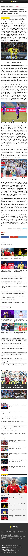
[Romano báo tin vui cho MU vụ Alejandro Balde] (4, 406)
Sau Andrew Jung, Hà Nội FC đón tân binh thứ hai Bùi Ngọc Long (7, 320)
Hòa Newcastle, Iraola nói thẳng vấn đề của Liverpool (13, 291)
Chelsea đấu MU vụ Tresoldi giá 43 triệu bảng (10, 418)
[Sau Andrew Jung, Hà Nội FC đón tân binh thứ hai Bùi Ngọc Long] (7, 314)
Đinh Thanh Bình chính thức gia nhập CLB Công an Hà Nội (14, 340)
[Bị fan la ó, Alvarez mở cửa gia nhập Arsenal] (4, 517)
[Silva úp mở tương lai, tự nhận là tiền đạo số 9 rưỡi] (20, 252)
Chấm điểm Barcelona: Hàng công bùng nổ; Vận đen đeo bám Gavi (18, 460)
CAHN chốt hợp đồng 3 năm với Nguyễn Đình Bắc (20, 333)
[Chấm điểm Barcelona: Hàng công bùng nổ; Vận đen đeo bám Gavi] (4, 461)
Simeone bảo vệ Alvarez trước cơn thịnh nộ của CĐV (7, 271)
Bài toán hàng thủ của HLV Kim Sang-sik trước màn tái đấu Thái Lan (14, 287)
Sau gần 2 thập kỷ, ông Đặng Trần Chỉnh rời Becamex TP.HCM (12, 355)
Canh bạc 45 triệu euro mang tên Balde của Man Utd (17, 467)
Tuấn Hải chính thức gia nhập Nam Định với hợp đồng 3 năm (20, 320)
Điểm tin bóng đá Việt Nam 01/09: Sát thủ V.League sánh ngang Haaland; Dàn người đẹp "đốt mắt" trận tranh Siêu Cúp (14, 11)
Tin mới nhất (4, 475)
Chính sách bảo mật (12, 552)
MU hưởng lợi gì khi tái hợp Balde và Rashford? (11, 281)
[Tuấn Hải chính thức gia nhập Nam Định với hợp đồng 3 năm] (20, 314)
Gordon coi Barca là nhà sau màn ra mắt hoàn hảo (11, 424)
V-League (16, 6)
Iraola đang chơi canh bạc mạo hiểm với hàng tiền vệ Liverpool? (18, 441)
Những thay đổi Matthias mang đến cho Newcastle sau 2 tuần (18, 454)
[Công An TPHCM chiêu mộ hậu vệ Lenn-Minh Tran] (7, 327)
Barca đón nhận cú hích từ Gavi (8, 299)
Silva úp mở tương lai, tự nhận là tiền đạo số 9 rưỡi (19, 257)
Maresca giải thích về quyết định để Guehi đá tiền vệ (12, 293)
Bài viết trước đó (6, 308)
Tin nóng (3, 403)
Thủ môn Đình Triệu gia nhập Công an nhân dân (20, 271)
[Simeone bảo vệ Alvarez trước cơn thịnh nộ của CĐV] (7, 265)
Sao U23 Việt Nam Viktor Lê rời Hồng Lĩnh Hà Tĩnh (12, 338)
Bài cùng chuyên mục (7, 244)
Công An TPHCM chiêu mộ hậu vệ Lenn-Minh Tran (6, 333)
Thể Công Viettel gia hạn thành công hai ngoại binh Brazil (14, 352)
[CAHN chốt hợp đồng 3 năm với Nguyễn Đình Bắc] (20, 327)
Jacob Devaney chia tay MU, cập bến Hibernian (11, 430)
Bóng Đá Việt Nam (9, 6)
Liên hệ (3, 552)
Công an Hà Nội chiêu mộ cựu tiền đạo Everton (11, 358)
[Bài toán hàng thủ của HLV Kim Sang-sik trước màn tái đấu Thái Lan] (4, 449)
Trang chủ (3, 6)
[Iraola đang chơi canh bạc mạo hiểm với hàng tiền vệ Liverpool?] (4, 442)
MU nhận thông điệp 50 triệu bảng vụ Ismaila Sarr (11, 416)
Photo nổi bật (5, 370)
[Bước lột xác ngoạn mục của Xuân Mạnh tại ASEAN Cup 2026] (7, 252)
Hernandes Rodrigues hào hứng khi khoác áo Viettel (12, 346)
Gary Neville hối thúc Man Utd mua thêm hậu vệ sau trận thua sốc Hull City (13, 434)
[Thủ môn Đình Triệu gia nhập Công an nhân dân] (20, 265)
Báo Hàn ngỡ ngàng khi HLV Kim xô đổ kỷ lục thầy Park (13, 302)
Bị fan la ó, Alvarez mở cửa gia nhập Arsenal (11, 276)
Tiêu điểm (3, 439)
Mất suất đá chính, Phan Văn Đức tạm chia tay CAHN (12, 348)
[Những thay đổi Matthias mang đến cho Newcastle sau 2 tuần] (4, 455)
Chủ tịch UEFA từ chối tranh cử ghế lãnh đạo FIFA (12, 278)
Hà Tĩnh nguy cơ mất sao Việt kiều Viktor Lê (11, 343)
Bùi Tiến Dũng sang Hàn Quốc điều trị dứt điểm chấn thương (13, 361)
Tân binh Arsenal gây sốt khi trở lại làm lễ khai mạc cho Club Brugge (14, 412)
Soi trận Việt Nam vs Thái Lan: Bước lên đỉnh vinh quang (13, 283)
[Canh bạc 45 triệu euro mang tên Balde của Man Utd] (4, 468)
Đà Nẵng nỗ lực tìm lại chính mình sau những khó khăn (13, 364)
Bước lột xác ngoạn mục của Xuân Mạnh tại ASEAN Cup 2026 (7, 258)
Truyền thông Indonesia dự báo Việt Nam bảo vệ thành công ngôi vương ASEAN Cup (13, 297)
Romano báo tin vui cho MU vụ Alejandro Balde (18, 405)
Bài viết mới (4, 242)
